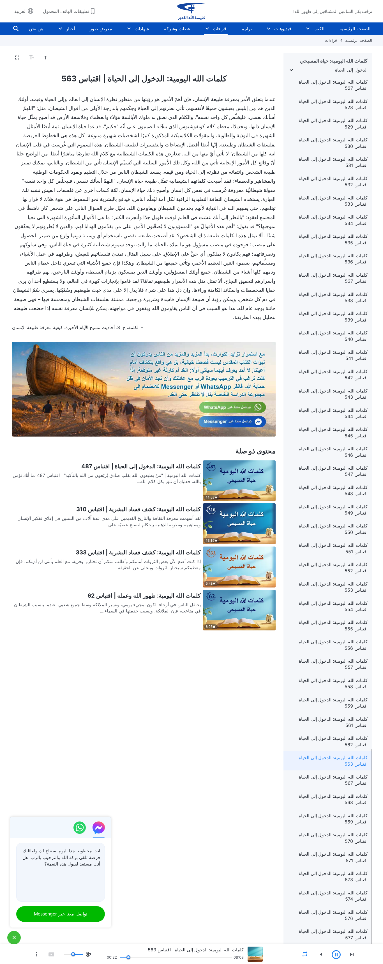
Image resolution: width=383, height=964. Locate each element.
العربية (20, 11)
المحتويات (263, 58)
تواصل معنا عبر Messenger (60, 914)
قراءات (219, 28)
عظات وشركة (177, 28)
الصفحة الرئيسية (355, 28)
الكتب (318, 28)
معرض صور (101, 28)
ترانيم (246, 28)
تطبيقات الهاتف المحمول (66, 11)
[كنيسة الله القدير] (191, 11)
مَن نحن (36, 28)
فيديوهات (282, 28)
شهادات (142, 28)
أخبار (70, 28)
